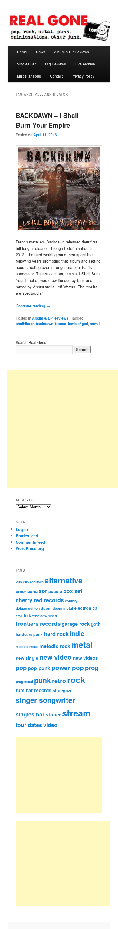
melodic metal (27, 646)
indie (77, 633)
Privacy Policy (82, 76)
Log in (22, 529)
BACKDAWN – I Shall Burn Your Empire (47, 120)
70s (19, 582)
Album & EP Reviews (71, 51)
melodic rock (54, 645)
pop (21, 667)
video (50, 725)
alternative (64, 580)
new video (55, 657)
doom (46, 608)
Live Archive (85, 63)
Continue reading (33, 306)
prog (91, 667)
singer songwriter (45, 700)
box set (72, 591)
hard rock (56, 633)
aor (43, 591)
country (71, 601)
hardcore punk (29, 634)
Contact (56, 76)
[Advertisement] (66, 775)
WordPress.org (30, 548)
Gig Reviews (55, 63)
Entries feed (27, 535)
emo (19, 616)
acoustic (37, 581)
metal (95, 323)
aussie (55, 591)
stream (76, 712)
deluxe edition (28, 608)
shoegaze (63, 690)
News (40, 51)
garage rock (76, 623)
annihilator (25, 323)
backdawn (44, 323)
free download (44, 616)
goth (95, 624)
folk (27, 616)
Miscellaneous (29, 76)
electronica (85, 608)
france (60, 323)
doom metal (63, 608)
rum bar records (33, 690)
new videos (85, 658)
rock (76, 679)
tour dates (29, 725)
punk (42, 680)
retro (59, 680)
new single (27, 658)
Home (22, 51)
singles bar (30, 714)
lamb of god (78, 323)
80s (26, 581)
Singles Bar (26, 63)
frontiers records (38, 623)
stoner (53, 714)
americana (27, 591)
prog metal (24, 681)
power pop (67, 667)
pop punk (39, 668)
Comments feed (30, 542)
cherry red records (40, 600)
